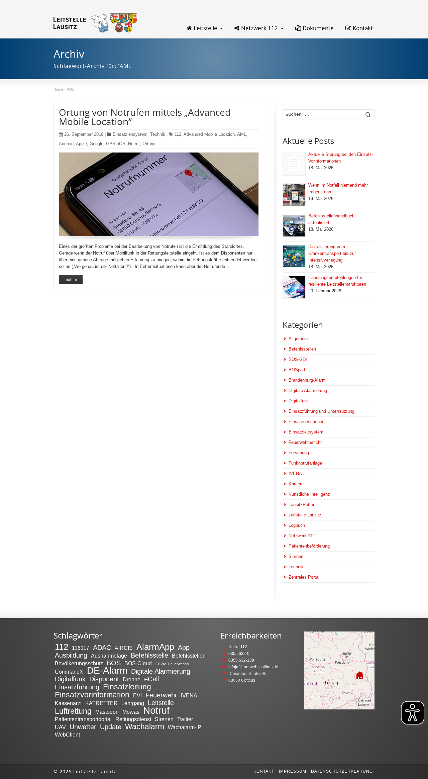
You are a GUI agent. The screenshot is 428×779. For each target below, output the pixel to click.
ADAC (102, 647)
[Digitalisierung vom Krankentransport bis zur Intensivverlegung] (294, 256)
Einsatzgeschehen (306, 421)
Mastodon (107, 712)
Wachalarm (144, 726)
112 (178, 134)
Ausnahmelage (109, 656)
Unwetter (83, 727)
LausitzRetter (301, 504)
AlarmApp (155, 647)
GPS (110, 143)
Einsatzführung (77, 687)
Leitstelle (205, 28)
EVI (137, 695)
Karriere (296, 483)
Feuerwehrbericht (305, 442)
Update (110, 727)
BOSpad (297, 369)
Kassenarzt (68, 703)
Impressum (292, 771)
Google (96, 143)
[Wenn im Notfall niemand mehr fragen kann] (294, 194)
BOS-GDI (298, 359)
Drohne (131, 679)
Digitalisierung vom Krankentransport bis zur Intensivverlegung (332, 253)
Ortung (148, 143)
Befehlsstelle (149, 655)
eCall (151, 679)
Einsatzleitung (127, 686)
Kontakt (363, 28)
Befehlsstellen (302, 349)
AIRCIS (124, 648)
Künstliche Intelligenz (309, 494)
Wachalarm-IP (184, 727)
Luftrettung (73, 711)
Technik (157, 134)
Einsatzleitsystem (130, 134)
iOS (121, 143)
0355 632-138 (241, 660)
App (184, 647)
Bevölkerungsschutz (79, 663)
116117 (80, 648)
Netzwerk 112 (259, 28)
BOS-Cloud (138, 663)
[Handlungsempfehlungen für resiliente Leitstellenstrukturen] (294, 287)
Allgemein (298, 338)
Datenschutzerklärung (342, 771)
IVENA (295, 473)
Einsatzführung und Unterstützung (321, 411)
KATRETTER (101, 703)
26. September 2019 (83, 134)
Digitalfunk (299, 400)
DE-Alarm (107, 670)
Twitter (185, 719)
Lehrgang (132, 703)
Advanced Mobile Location (209, 134)
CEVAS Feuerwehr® (172, 664)
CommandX (69, 672)
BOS (114, 663)
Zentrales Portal (304, 577)
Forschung (299, 452)
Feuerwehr (161, 695)
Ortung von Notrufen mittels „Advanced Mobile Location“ (145, 117)
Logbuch (297, 525)
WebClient (67, 735)
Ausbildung (71, 655)
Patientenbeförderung (309, 546)
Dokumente (318, 28)
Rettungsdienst (133, 719)
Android (66, 143)
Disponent (104, 679)
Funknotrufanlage (305, 463)
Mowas (130, 712)
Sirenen (296, 556)
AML (241, 134)
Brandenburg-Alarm (307, 380)
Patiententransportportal (83, 719)
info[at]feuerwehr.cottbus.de (253, 667)
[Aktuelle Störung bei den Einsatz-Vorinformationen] (294, 164)
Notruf (134, 143)
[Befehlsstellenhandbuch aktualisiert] (294, 225)
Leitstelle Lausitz (305, 514)
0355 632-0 (238, 653)
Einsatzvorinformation (92, 694)
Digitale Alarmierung (308, 390)
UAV (60, 727)
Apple (81, 143)
